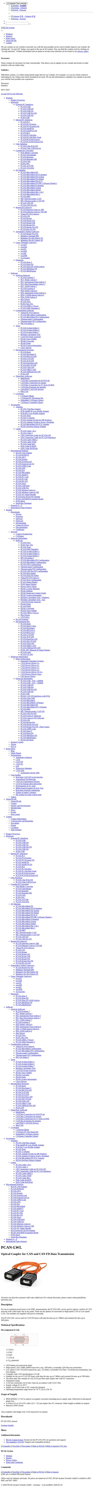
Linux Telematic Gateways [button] (26, 243)
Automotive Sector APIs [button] (30, 773)
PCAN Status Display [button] (29, 582)
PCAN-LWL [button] (26, 161)
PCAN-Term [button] (26, 416)
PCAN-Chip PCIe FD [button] (29, 146)
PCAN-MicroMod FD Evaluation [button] (34, 175)
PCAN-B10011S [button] (22, 455)
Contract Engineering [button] (24, 534)
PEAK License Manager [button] (30, 589)
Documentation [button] (22, 527)
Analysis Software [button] (23, 275)
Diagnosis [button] (19, 260)
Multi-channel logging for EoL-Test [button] (29, 788)
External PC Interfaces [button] (24, 104)
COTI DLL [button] (25, 617)
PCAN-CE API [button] (27, 654)
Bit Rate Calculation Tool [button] (30, 335)
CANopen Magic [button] (27, 396)
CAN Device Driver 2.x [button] (30, 670)
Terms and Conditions (14, 1462)
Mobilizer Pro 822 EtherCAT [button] (32, 240)
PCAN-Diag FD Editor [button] (30, 576)
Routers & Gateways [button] (24, 207)
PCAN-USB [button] (25, 107)
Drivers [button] (18, 514)
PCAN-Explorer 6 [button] (28, 289)
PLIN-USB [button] (25, 118)
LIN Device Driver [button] (28, 676)
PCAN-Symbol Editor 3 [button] (30, 328)
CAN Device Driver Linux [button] (31, 674)
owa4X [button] (23, 253)
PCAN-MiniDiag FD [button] (29, 269)
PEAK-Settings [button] (27, 591)
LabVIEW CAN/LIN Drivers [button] (32, 389)
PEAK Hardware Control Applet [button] (33, 593)
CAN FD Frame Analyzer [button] (31, 337)
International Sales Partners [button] (21, 508)
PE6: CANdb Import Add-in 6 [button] (32, 295)
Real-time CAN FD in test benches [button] (29, 777)
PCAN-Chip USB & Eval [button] (31, 148)
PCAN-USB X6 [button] (27, 115)
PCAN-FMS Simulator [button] (29, 549)
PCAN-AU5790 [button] (27, 166)
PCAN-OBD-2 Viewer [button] (30, 306)
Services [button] (14, 532)
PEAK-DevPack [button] (27, 740)
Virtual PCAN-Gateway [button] (30, 214)
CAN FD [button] (19, 762)
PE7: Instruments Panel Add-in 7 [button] (33, 282)
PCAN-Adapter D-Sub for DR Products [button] (36, 420)
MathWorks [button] (25, 378)
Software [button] (14, 273)
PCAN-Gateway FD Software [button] (32, 718)
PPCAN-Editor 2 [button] (27, 324)
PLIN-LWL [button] (25, 164)
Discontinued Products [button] (19, 451)
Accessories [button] (25, 258)
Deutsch (23, 8)
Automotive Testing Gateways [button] (27, 232)
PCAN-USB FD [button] (27, 109)
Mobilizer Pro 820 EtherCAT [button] (32, 238)
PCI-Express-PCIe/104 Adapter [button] (28, 497)
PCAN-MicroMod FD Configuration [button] (35, 317)
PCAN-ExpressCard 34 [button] (25, 464)
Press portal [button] (15, 814)
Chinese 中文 (29, 16)
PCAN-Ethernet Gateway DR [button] (32, 210)
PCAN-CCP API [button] (27, 359)
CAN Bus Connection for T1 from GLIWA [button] (37, 385)
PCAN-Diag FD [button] (27, 264)
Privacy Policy (11, 1460)
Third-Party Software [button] (24, 376)
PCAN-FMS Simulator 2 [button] (30, 308)
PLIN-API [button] (25, 374)
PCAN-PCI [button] (25, 122)
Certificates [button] (20, 530)
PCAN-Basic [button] (26, 352)
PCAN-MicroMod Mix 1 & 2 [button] (32, 192)
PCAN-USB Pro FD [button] (29, 113)
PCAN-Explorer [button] (22, 619)
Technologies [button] (16, 755)
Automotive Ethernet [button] (24, 757)
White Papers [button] (16, 753)
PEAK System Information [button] (31, 345)
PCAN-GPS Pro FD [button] (28, 205)
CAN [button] (18, 760)
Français (22, 10)
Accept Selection (16, 94)
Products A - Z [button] (16, 505)
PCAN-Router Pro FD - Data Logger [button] (35, 727)
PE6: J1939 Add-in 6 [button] (29, 297)
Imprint (9, 1458)
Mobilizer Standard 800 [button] (30, 236)
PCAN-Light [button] (26, 652)
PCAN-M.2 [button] (25, 133)
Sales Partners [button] (16, 830)
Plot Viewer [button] (25, 299)
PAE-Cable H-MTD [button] (28, 446)
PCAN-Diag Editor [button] (28, 573)
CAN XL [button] (19, 764)
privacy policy (82, 51)
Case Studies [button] (16, 775)
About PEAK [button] (11, 41)
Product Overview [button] (18, 100)
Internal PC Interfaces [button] (24, 120)
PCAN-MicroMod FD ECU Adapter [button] (35, 424)
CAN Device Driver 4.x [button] (30, 665)
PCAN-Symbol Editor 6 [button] (30, 330)
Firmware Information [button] (24, 679)
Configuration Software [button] (25, 310)
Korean (22, 19)
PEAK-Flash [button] (26, 343)
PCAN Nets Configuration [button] (31, 580)
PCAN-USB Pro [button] (22, 488)
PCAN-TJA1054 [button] (27, 168)
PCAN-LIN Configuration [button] (31, 565)
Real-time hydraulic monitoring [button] (28, 790)
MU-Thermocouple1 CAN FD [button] (32, 201)
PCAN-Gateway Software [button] (31, 716)
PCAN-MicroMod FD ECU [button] (31, 181)
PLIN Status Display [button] (29, 584)
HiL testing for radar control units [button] (28, 795)
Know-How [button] (10, 38)
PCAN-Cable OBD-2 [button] (29, 440)
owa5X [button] (23, 249)
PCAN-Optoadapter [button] (28, 155)
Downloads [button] (15, 512)
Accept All (5, 94)
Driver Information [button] (23, 659)
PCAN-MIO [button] (25, 196)
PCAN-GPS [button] (20, 468)
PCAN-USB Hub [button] (22, 486)
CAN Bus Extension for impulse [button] (33, 387)
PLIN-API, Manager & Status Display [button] (35, 650)
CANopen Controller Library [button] (32, 402)
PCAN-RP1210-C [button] (28, 633)
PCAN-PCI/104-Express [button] (30, 140)
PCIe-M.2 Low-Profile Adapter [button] (33, 413)
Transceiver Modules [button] (24, 768)
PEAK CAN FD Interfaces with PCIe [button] (35, 696)
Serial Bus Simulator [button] (24, 503)
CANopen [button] (20, 394)
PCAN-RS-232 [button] (22, 481)
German (4, 1425)
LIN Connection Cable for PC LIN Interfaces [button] (38, 438)
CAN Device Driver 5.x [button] (30, 663)
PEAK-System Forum (14, 1440)
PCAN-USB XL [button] (27, 111)
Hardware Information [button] (19, 657)
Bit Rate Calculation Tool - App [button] (33, 600)
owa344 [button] (24, 247)
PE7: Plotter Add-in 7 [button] (29, 280)
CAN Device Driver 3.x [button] (30, 668)
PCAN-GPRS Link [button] (23, 466)
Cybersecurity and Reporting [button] (22, 821)
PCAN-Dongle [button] (21, 459)
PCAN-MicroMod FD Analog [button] (32, 177)
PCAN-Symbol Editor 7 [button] (30, 332)
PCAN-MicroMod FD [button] (29, 172)
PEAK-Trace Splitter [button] (29, 339)
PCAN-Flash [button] (26, 606)
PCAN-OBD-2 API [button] (28, 370)
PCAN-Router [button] (26, 218)
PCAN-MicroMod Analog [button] (31, 188)
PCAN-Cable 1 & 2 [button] (28, 431)
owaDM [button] (24, 256)
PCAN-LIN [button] (25, 216)
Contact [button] (9, 43)
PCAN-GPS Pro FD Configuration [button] (34, 571)
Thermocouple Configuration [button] (32, 319)
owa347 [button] (24, 245)
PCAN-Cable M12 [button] (28, 444)
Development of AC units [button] (25, 786)
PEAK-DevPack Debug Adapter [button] (33, 427)
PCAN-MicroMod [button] (23, 473)
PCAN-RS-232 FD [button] (28, 229)
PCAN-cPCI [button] (21, 457)
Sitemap (9, 1456)
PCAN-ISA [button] (20, 470)
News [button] (13, 810)
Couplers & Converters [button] (25, 150)
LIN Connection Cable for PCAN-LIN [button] (36, 435)
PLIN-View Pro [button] (27, 304)
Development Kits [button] (23, 622)
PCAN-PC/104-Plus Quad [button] (31, 137)
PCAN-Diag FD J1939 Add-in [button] (32, 267)
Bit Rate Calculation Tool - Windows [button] (35, 597)
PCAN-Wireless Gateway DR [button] (27, 492)
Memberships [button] (16, 808)
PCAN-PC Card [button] (22, 477)
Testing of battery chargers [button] (26, 792)
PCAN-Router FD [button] (28, 221)
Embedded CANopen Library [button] (32, 400)
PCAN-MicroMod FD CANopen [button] (34, 707)
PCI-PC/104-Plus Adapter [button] (31, 409)
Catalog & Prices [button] (22, 525)
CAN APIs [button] (20, 771)
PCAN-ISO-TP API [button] (28, 365)
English (11, 1425)
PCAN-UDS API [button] (27, 367)
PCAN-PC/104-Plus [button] (28, 135)
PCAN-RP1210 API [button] (28, 356)
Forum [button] (13, 744)
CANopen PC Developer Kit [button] (32, 398)
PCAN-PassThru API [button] (29, 363)
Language (23, 3)
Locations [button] (14, 828)
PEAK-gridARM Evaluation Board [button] (29, 499)
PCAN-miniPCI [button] (22, 475)
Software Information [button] (19, 538)
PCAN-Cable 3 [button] (27, 433)
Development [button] (21, 523)
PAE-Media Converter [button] (29, 153)
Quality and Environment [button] (20, 806)
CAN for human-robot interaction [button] (29, 784)
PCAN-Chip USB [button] (28, 698)
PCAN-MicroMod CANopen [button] (32, 703)
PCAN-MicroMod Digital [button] (31, 190)
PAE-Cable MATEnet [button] (29, 448)
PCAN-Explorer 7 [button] (28, 278)
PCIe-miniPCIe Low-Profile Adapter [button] (35, 411)
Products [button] (9, 34)
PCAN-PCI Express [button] (28, 124)
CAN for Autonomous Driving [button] (28, 782)
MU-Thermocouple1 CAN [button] (31, 199)
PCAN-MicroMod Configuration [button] (33, 315)
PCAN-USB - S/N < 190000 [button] (32, 683)
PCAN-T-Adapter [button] (28, 418)
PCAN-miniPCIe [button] (27, 129)
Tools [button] (18, 326)
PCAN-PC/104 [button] (22, 479)
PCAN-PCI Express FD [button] (30, 126)
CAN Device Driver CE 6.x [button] (31, 672)
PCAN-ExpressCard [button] (24, 462)
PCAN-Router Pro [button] (28, 225)
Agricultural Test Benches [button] (26, 779)
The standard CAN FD (15, 1442)
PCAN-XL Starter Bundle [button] (26, 494)
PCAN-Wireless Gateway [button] (26, 490)
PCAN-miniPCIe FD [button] (29, 131)
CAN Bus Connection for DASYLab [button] (35, 381)
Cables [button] (18, 429)
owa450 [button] (24, 251)
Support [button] (9, 36)
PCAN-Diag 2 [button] (26, 262)
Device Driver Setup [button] (28, 587)
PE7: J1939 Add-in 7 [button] (29, 286)
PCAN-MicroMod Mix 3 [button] (30, 194)
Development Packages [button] (25, 350)
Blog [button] (13, 751)
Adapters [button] (19, 407)
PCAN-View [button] (26, 302)
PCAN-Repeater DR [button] (29, 159)
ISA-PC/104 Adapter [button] (24, 453)
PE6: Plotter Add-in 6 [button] (29, 291)
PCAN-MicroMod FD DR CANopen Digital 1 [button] (39, 183)
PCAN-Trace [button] (21, 484)
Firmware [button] (19, 521)
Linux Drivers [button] (26, 348)
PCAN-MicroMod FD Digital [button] (32, 179)
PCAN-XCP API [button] (27, 361)
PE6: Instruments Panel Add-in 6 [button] (33, 293)
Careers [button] (14, 803)
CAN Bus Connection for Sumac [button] (33, 383)
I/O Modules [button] (20, 170)
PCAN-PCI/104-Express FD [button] (32, 142)
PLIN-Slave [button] (20, 501)
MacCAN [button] (24, 392)
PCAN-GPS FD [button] (27, 203)
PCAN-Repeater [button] (27, 157)
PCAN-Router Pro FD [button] (29, 227)
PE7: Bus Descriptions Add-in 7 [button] (33, 284)
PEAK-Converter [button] (27, 341)
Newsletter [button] (15, 823)
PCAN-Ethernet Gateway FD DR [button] (34, 212)
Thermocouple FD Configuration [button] (33, 321)
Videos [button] (13, 797)
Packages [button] (19, 516)
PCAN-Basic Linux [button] (28, 626)
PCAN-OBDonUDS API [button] (30, 372)
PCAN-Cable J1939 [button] (28, 442)
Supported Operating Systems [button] (32, 661)
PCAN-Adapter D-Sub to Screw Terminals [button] (37, 422)
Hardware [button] (14, 102)
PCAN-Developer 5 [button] (28, 354)
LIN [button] (17, 766)
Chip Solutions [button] (21, 144)
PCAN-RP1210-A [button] (28, 630)
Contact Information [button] (18, 819)
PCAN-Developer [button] (28, 628)
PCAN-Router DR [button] (28, 223)
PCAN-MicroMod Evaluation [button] (32, 186)
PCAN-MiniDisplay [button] (28, 271)
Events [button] (13, 812)
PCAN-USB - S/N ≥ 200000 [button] (32, 681)
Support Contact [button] (17, 742)
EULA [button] (13, 746)
